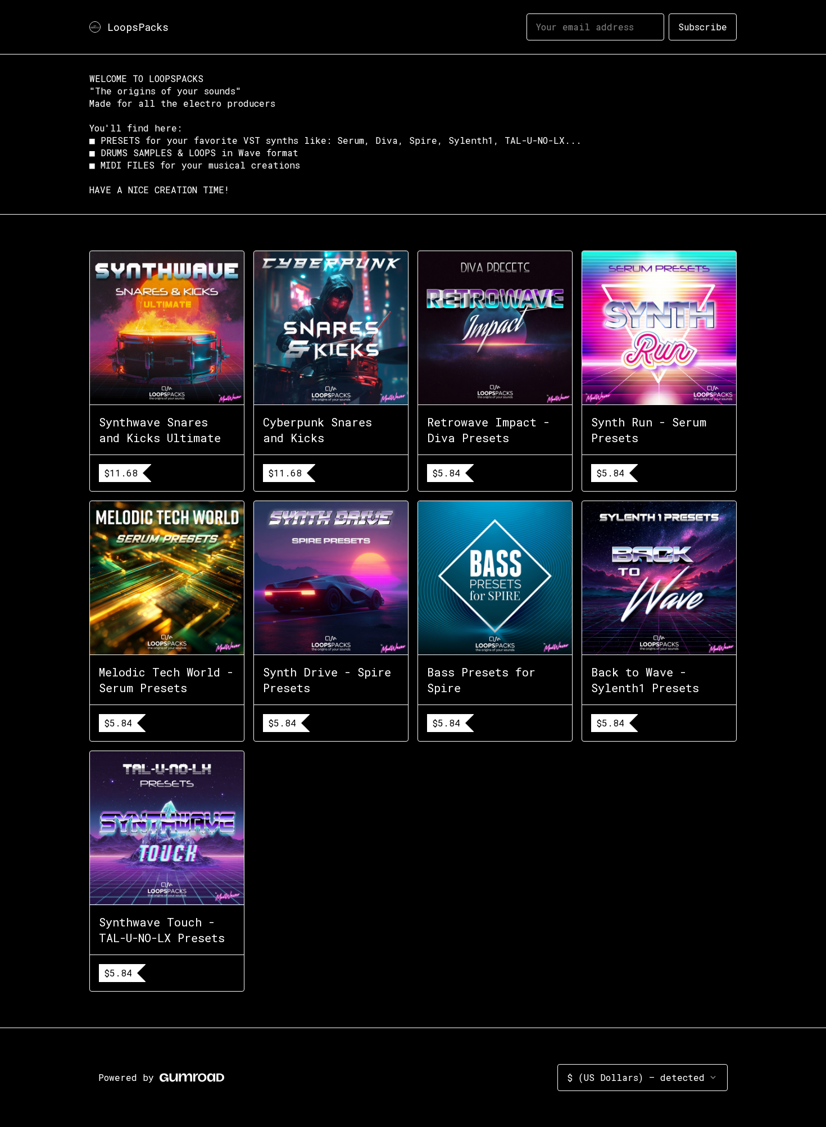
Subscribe (702, 27)
